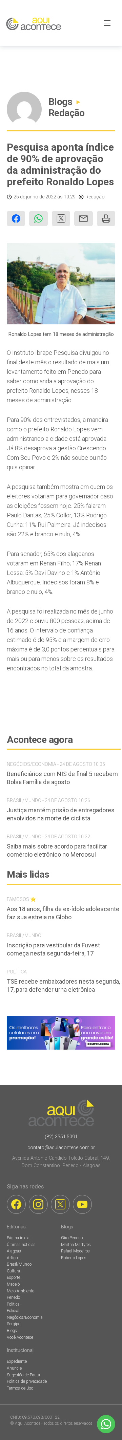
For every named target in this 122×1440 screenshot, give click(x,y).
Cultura (13, 1271)
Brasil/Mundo (19, 1264)
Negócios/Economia (25, 1317)
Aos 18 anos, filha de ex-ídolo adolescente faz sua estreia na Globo (63, 913)
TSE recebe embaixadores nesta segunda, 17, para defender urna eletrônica (63, 985)
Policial (13, 1310)
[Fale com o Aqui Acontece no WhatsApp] (106, 1424)
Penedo (13, 1297)
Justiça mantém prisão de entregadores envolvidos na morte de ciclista (61, 814)
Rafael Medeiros (75, 1251)
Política (13, 1304)
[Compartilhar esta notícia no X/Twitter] (61, 218)
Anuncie (14, 1368)
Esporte (13, 1277)
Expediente (17, 1361)
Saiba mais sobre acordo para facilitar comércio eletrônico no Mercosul (57, 850)
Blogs (60, 101)
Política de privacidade (27, 1381)
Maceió (13, 1284)
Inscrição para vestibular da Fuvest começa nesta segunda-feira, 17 (53, 949)
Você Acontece (20, 1337)
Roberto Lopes (73, 1257)
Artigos (13, 1257)
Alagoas (14, 1251)
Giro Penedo (72, 1237)
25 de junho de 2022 (35, 196)
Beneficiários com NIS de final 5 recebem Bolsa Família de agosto (62, 778)
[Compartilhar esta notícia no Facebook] (16, 218)
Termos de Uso (20, 1388)
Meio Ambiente (20, 1291)
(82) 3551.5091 (61, 1137)
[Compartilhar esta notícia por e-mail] (83, 218)
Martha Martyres (76, 1244)
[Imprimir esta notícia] (106, 218)
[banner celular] (61, 1049)
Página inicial (18, 1237)
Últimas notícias (21, 1244)
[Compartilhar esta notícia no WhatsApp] (38, 218)
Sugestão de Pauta (23, 1375)
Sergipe (13, 1323)
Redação (66, 113)
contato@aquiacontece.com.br (61, 1148)
